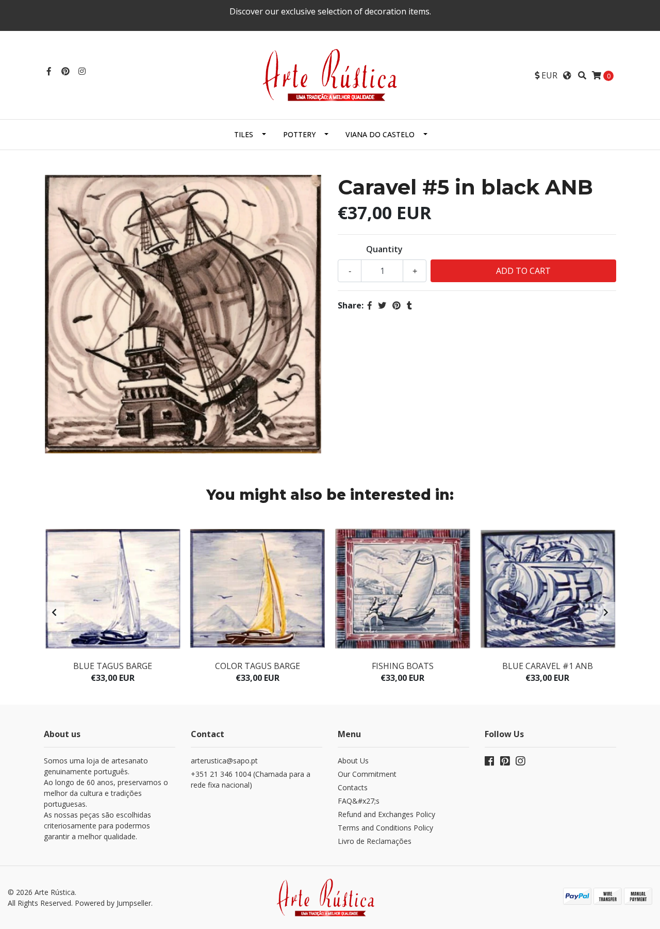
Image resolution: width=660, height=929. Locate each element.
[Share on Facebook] (370, 305)
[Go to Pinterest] (65, 71)
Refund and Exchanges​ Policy (386, 814)
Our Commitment (367, 774)
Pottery (299, 134)
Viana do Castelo (380, 134)
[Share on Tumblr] (409, 305)
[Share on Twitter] (382, 305)
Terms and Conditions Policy (385, 828)
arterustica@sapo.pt (224, 760)
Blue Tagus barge (112, 666)
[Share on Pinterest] (396, 305)
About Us (353, 760)
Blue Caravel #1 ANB (547, 666)
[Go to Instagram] (82, 71)
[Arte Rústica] (330, 74)
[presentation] (54, 612)
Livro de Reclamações (374, 841)
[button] (546, 75)
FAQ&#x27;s (359, 801)
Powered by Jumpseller (113, 903)
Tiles (243, 134)
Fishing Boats (403, 666)
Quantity (384, 249)
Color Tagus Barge (257, 666)
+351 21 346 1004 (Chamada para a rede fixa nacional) (250, 779)
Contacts (353, 787)
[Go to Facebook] (49, 71)
